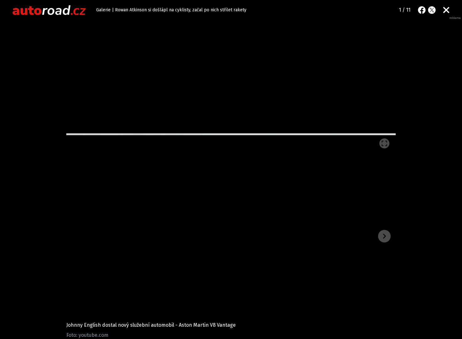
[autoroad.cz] (49, 10)
